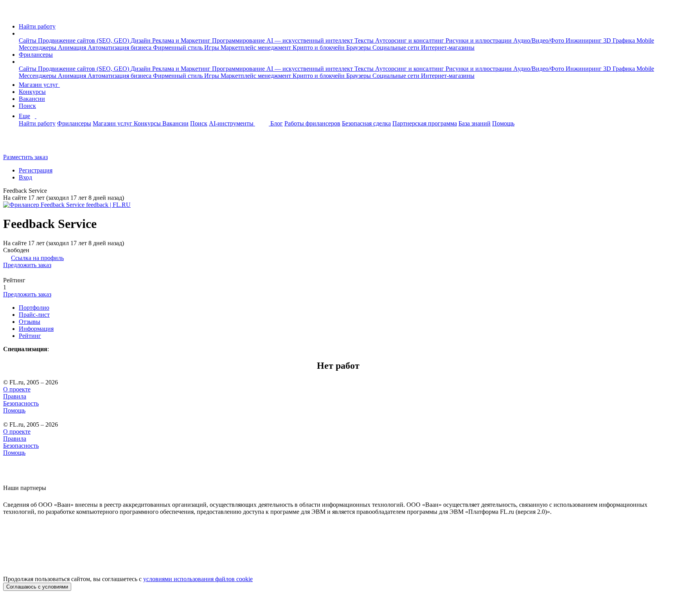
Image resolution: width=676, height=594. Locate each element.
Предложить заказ (27, 265)
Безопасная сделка (366, 123)
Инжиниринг (584, 40)
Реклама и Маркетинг (182, 40)
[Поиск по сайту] (25, 143)
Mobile (645, 40)
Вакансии (32, 98)
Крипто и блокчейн (319, 47)
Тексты (364, 40)
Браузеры (359, 47)
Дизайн (141, 40)
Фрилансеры (36, 54)
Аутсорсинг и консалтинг (410, 40)
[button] (21, 33)
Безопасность (21, 403)
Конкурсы (32, 91)
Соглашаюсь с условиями (37, 587)
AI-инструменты (232, 123)
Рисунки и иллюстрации (479, 40)
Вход (25, 177)
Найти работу (37, 26)
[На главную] (10, 13)
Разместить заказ (25, 157)
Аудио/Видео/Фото (539, 40)
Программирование (239, 40)
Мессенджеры (38, 47)
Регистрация (35, 170)
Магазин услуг (39, 84)
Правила (14, 396)
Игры (212, 47)
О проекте (17, 389)
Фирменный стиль (178, 47)
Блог (276, 123)
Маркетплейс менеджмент (257, 47)
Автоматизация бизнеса (120, 47)
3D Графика (619, 40)
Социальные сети (396, 47)
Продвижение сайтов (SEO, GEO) (84, 40)
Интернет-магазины (448, 47)
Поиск (27, 105)
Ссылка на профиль (37, 258)
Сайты (28, 40)
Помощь (503, 123)
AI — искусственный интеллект (310, 40)
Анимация (73, 47)
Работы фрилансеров (312, 123)
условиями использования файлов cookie (198, 579)
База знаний (474, 123)
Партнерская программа (424, 123)
